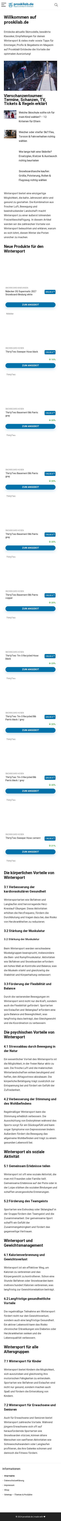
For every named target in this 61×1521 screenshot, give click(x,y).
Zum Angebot (30, 304)
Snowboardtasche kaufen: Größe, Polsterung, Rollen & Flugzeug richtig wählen (35, 176)
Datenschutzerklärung (14, 1480)
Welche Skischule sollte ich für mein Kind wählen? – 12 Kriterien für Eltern (37, 117)
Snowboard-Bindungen (16, 288)
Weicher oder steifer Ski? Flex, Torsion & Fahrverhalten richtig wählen (37, 136)
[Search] (56, 5)
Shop (6, 1490)
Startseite (9, 1476)
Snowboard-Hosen (14, 348)
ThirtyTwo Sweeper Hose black (21, 351)
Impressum (9, 1485)
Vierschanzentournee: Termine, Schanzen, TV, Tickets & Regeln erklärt (25, 99)
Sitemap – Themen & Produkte (18, 1494)
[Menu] (4, 5)
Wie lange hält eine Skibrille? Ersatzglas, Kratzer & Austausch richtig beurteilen (38, 156)
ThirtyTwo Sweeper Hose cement (23, 838)
